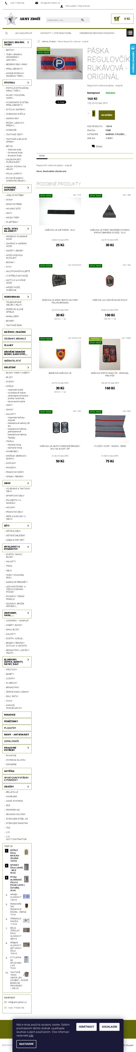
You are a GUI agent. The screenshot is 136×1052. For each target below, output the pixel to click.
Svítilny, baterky (16, 109)
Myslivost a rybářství (12, 547)
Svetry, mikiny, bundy (14, 555)
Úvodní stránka (6, 33)
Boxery (10, 321)
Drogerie (11, 764)
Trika (9, 566)
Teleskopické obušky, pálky (14, 303)
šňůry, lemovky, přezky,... (15, 124)
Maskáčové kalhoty (17, 434)
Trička (10, 441)
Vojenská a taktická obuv (18, 489)
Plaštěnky (12, 222)
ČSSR (108, 130)
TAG (8, 827)
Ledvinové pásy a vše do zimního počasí (16, 589)
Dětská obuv (13, 531)
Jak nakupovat (23, 33)
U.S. (8, 832)
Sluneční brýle (15, 155)
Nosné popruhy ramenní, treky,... (15, 74)
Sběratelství (12, 360)
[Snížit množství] (93, 115)
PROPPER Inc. (13, 810)
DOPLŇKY (11, 463)
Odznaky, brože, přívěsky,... (15, 604)
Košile (9, 386)
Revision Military (16, 814)
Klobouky (12, 683)
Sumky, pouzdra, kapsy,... (15, 96)
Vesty (9, 405)
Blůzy (9, 377)
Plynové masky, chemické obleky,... (16, 179)
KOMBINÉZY (12, 451)
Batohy (10, 50)
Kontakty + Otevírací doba (55, 33)
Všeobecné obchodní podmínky (97, 33)
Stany (9, 199)
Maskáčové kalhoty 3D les (19, 424)
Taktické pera (14, 325)
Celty (9, 213)
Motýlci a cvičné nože (15, 281)
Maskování (12, 118)
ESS (8, 805)
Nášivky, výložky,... (116, 134)
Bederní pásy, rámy (17, 64)
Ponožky (11, 467)
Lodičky (10, 678)
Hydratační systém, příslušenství (17, 103)
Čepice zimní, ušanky (17, 692)
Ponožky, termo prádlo (15, 597)
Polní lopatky (14, 173)
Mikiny (9, 409)
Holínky (10, 507)
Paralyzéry (12, 316)
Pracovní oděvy (15, 472)
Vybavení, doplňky (10, 188)
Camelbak (11, 796)
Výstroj (9, 82)
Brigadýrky (12, 687)
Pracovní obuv (14, 512)
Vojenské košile (15, 390)
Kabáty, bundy (14, 625)
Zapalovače (11, 741)
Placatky (10, 728)
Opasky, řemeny (15, 476)
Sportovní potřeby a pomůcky (16, 778)
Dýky (9, 267)
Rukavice (10, 714)
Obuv (7, 483)
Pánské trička (14, 445)
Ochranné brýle (15, 152)
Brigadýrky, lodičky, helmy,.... (17, 651)
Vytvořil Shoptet (126, 1045)
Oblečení (10, 367)
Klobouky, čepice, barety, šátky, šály (13, 661)
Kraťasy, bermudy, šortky (16, 457)
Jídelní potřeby (15, 195)
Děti (6, 525)
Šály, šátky (12, 696)
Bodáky (10, 262)
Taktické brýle (14, 149)
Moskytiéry (13, 217)
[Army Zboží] (22, 18)
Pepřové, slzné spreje (14, 310)
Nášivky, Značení (15, 332)
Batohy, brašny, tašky (14, 43)
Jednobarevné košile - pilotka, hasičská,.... (18, 397)
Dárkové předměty (17, 582)
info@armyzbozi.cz (17, 1002)
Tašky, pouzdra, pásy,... (15, 576)
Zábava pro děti (15, 540)
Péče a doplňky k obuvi (16, 517)
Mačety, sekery (14, 250)
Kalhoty (11, 414)
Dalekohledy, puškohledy (14, 160)
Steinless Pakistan (17, 823)
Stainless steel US (17, 819)
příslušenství (14, 69)
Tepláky (11, 437)
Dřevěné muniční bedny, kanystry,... (16, 353)
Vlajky (8, 345)
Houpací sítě (13, 208)
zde (31, 1035)
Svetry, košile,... (15, 638)
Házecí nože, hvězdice (13, 288)
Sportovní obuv (15, 495)
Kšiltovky (11, 669)
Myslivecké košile (16, 401)
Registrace (84, 6)
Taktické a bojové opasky (16, 140)
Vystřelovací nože (17, 275)
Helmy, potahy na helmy (16, 167)
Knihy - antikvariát (16, 734)
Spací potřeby (14, 204)
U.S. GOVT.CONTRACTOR (16, 837)
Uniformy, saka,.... (10, 614)
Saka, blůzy (13, 629)
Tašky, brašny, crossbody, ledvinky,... (14, 57)
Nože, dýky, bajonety (11, 229)
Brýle (9, 146)
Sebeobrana (12, 296)
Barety (10, 674)
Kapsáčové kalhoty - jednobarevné (18, 430)
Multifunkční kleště (18, 271)
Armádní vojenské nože (16, 237)
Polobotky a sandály (13, 501)
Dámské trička (15, 448)
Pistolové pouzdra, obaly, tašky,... (17, 89)
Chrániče (11, 130)
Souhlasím (109, 1026)
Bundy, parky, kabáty (18, 372)
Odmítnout (86, 1026)
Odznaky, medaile (15, 338)
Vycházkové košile (17, 392)
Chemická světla (15, 114)
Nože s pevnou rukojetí (14, 256)
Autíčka (9, 771)
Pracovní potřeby (10, 748)
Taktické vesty (14, 134)
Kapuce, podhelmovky (14, 706)
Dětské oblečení (15, 535)
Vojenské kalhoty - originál (17, 418)
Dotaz (99, 146)
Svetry (10, 381)
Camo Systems (14, 801)
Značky (9, 786)
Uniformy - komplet (17, 620)
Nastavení (26, 1044)
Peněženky (11, 721)
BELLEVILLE (12, 792)
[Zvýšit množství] (93, 112)
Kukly (9, 701)
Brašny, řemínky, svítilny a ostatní (16, 644)
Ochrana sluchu (15, 760)
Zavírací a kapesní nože (16, 244)
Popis (42, 156)
